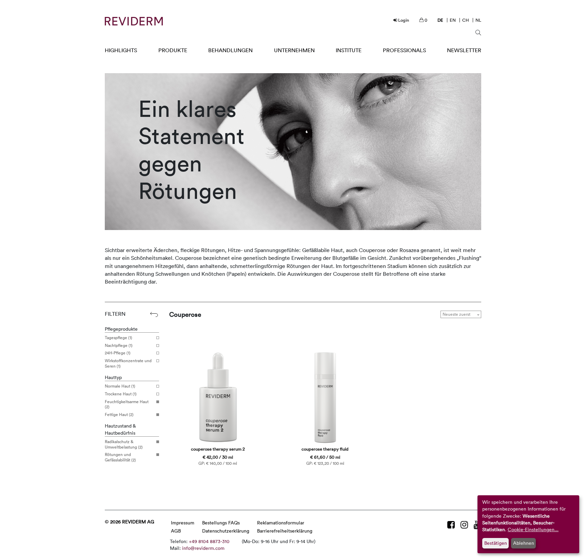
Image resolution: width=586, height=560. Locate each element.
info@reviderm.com (203, 548)
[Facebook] (452, 524)
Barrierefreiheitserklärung (284, 530)
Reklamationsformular (280, 522)
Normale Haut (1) (120, 386)
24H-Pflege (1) (118, 353)
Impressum (182, 522)
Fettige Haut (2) (119, 414)
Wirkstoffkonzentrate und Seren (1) (128, 363)
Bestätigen (495, 543)
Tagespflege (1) (118, 337)
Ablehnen (523, 543)
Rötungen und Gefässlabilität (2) (120, 457)
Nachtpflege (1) (119, 345)
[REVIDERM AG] (134, 21)
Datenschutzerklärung (225, 530)
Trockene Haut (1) (121, 394)
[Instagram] (465, 524)
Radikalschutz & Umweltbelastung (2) (124, 444)
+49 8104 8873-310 (209, 541)
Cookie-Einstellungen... (533, 529)
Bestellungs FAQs (221, 522)
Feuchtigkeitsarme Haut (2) (127, 404)
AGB (176, 530)
